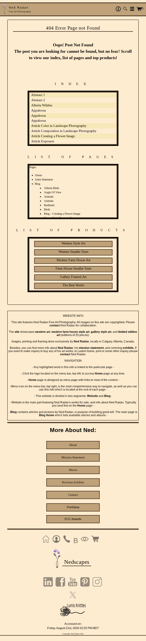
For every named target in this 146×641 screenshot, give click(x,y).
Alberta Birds (51, 188)
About (38, 175)
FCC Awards (73, 519)
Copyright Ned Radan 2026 (73, 634)
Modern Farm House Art (73, 260)
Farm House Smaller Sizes (73, 268)
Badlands (49, 205)
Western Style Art (73, 243)
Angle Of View (52, 192)
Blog (37, 183)
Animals (48, 196)
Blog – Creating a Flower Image (62, 213)
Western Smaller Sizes (73, 252)
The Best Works (73, 285)
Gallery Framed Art (73, 277)
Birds (47, 209)
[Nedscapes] (57, 567)
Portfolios (73, 507)
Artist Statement (44, 179)
